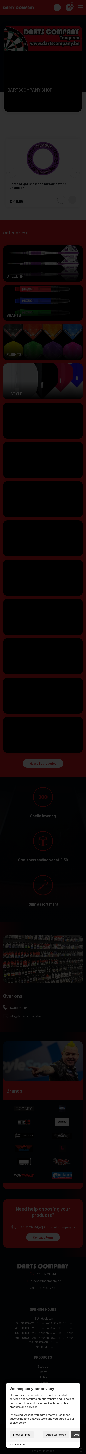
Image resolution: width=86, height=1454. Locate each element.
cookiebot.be (20, 1444)
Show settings (21, 1434)
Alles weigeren (56, 1434)
